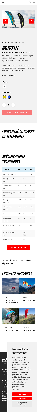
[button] (34, 2)
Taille (5, 82)
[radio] (4, 86)
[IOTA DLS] (10, 316)
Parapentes (14, 42)
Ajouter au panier (17, 112)
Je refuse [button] (22, 398)
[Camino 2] (27, 286)
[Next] (31, 21)
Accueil (4, 42)
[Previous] (5, 21)
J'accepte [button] (22, 394)
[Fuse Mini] (27, 316)
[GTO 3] (10, 286)
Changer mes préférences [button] (22, 404)
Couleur (6, 93)
